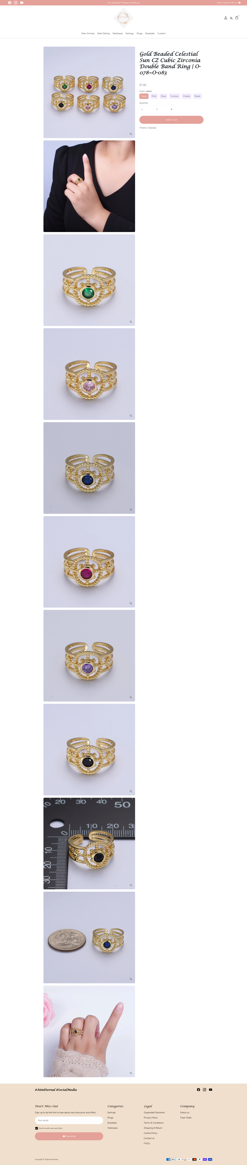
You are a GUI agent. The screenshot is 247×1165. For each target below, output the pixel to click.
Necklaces (118, 33)
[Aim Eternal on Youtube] (20, 2)
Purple (186, 96)
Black (197, 96)
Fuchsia (174, 96)
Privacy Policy (151, 1117)
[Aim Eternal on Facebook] (8, 2)
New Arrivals (88, 33)
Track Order (186, 1117)
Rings (140, 33)
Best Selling (103, 33)
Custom (162, 33)
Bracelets (150, 33)
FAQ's (147, 1143)
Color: (145, 91)
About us (184, 1112)
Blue (163, 96)
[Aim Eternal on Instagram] (14, 2)
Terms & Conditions (154, 1122)
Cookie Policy (150, 1133)
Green (144, 96)
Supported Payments (154, 1112)
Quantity (143, 102)
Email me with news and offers (50, 1128)
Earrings (130, 33)
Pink (154, 96)
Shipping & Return (153, 1128)
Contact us (149, 1138)
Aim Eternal (53, 1159)
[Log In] (226, 18)
